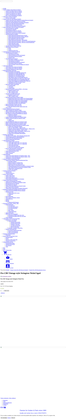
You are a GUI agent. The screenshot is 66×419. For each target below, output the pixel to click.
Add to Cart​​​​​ (6, 290)
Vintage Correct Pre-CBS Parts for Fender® (19, 270)
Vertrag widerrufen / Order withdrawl (8, 398)
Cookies (4, 405)
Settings (9, 417)
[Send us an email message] (1, 407)
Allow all (13, 417)
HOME (7, 270)
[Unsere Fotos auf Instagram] (5, 407)
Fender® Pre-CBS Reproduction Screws (37, 270)
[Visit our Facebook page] (3, 407)
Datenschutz (5, 403)
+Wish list (3, 293)
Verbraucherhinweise (7, 402)
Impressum (5, 400)
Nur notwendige (4, 417)
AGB (4, 401)
